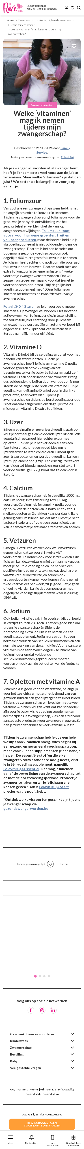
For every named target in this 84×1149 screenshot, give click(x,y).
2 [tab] (40, 976)
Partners (22, 1089)
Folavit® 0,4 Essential (21, 769)
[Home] (31, 7)
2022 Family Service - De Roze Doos (42, 1114)
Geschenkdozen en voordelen (32, 1034)
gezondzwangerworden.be (25, 808)
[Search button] (79, 8)
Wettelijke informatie (43, 1089)
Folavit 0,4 (67, 157)
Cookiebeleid (33, 1094)
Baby (13, 1061)
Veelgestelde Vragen (25, 1068)
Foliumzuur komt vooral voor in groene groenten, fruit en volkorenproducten (36, 235)
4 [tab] (49, 976)
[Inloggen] (66, 8)
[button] (10, 1139)
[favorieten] (74, 46)
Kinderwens (19, 1041)
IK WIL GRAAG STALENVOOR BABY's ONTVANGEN (42, 1124)
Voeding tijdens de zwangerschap (57, 20)
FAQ (12, 1089)
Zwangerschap (26, 20)
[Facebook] (31, 1010)
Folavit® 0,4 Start (18, 306)
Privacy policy (66, 1089)
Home (10, 20)
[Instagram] (42, 1010)
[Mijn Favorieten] (72, 8)
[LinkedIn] (53, 1010)
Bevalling (17, 1054)
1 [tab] (35, 976)
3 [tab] (44, 976)
